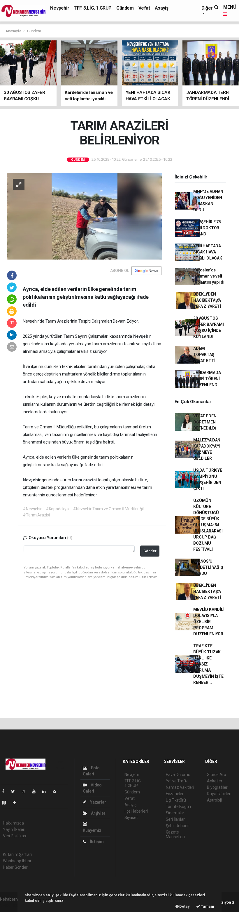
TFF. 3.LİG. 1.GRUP (93, 8)
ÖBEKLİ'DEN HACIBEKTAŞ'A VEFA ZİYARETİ (207, 300)
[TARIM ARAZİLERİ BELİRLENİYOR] (84, 215)
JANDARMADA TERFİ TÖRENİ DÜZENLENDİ (207, 378)
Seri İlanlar (175, 819)
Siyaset (131, 817)
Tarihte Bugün (178, 806)
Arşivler (97, 813)
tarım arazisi (85, 479)
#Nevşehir (32, 509)
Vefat (144, 8)
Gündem (125, 8)
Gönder (150, 551)
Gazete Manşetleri (175, 834)
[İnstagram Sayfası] (26, 791)
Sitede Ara (216, 774)
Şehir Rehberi (178, 825)
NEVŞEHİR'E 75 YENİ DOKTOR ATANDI (207, 227)
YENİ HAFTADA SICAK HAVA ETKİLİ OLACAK (207, 252)
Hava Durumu (178, 774)
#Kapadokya (57, 509)
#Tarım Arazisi (36, 515)
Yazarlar (97, 802)
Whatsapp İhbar (17, 861)
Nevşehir (59, 8)
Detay (184, 906)
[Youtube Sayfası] (36, 791)
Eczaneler (175, 793)
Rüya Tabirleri (219, 793)
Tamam (207, 906)
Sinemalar (175, 813)
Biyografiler (217, 787)
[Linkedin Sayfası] (46, 791)
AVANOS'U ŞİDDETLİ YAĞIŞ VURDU (208, 567)
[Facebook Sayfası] (5, 791)
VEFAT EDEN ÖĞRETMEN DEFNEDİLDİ (204, 422)
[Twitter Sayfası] (15, 791)
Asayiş (161, 8)
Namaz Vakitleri (180, 787)
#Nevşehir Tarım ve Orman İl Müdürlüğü (108, 509)
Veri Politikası (15, 836)
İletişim (96, 841)
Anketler (214, 781)
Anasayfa (14, 31)
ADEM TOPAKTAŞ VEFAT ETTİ (204, 354)
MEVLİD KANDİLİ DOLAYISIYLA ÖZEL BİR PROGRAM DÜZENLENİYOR (208, 621)
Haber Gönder (15, 867)
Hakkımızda (13, 823)
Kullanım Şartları (17, 854)
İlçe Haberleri (135, 811)
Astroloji (214, 800)
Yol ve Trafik (177, 781)
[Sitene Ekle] (17, 802)
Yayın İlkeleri (14, 829)
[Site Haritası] (6, 802)
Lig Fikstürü (176, 800)
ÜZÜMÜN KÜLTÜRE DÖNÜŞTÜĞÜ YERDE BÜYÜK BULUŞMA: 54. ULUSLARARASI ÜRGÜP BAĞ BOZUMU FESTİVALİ (208, 525)
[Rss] (57, 791)
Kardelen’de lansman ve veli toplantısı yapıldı (208, 276)
